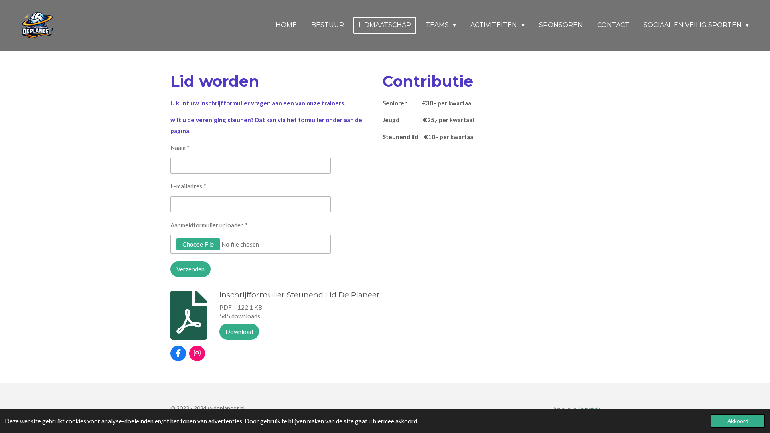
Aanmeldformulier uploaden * (209, 225)
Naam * (180, 147)
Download (239, 331)
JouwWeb (589, 408)
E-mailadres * (188, 186)
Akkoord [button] (737, 421)
